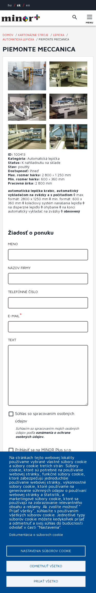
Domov (8, 35)
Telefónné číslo (23, 291)
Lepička (58, 35)
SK (19, 5)
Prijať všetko (46, 581)
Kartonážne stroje (33, 35)
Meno (13, 244)
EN (28, 5)
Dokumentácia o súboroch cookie (36, 535)
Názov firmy (19, 267)
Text (12, 340)
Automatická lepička (18, 39)
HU (10, 5)
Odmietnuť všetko (46, 566)
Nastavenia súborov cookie (46, 551)
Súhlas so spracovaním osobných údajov (44, 417)
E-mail (13, 316)
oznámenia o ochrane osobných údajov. (43, 434)
